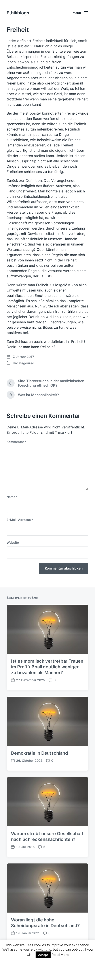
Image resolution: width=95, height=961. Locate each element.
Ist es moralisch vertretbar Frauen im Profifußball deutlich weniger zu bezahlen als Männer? (47, 666)
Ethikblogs (18, 12)
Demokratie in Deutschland (39, 753)
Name (12, 497)
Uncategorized (23, 363)
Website (13, 542)
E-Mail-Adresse (20, 520)
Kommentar (17, 442)
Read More (60, 955)
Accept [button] (43, 955)
